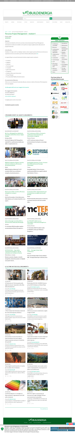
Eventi (10, 31)
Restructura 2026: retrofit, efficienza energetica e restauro (14, 192)
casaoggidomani (13, 0)
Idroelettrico (64, 43)
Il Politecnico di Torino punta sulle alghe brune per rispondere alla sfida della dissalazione (14, 284)
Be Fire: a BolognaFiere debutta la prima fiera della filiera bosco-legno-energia (14, 135)
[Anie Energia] (64, 97)
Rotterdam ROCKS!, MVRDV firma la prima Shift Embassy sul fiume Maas (37, 284)
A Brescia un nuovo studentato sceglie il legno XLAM (37, 311)
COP (53, 61)
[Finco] (55, 112)
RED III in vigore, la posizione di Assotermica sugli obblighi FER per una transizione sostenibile (36, 395)
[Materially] (55, 93)
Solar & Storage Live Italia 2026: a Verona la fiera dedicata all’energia (14, 221)
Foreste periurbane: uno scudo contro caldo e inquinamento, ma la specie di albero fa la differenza (37, 367)
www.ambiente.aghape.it (10, 96)
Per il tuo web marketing (36, 0)
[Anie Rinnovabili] (55, 83)
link (37, 53)
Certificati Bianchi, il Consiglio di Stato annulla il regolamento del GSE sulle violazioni (14, 395)
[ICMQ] (64, 88)
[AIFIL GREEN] (64, 112)
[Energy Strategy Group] (55, 88)
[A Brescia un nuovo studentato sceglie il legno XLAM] (37, 302)
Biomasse (54, 47)
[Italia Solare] (55, 107)
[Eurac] (64, 107)
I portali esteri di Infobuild (24, 0)
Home (6, 31)
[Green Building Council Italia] (55, 116)
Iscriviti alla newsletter (48, 0)
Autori (30, 422)
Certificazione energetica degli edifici (55, 51)
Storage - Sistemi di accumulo (64, 69)
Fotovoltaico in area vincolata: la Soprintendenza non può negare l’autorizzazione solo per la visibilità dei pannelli (14, 339)
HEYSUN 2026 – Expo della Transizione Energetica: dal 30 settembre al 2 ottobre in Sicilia (13, 251)
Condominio (55, 57)
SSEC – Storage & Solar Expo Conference (34, 250)
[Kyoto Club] (55, 97)
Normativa (64, 55)
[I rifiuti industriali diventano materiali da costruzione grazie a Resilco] (15, 302)
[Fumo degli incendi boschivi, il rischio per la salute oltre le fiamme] (15, 358)
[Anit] (64, 83)
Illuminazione (64, 45)
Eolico (53, 72)
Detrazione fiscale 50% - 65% (55, 65)
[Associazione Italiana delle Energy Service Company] (64, 102)
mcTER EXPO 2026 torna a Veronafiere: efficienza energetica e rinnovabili (36, 222)
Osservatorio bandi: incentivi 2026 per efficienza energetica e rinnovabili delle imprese (37, 338)
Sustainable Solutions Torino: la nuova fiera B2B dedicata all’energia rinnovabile (37, 164)
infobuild (6, 0)
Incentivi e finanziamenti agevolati (65, 49)
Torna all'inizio (43, 409)
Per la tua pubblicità (37, 422)
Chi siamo (25, 422)
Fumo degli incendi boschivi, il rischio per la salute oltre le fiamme (15, 366)
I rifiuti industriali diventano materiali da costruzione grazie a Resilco (15, 311)
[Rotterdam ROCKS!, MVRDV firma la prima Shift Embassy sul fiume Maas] (37, 275)
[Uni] (64, 93)
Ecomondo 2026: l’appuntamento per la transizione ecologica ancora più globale (37, 193)
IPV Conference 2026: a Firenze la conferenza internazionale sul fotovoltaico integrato (36, 135)
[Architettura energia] (55, 102)
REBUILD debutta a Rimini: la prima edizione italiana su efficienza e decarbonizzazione (14, 164)
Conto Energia (55, 59)
